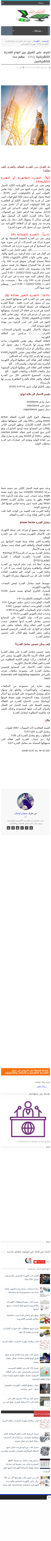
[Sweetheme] (31, 828)
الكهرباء (37, 41)
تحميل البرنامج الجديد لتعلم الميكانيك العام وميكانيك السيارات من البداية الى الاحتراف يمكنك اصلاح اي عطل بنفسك (21, 1437)
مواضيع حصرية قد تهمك (42, 1413)
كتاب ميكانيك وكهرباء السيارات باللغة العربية (20, 1341)
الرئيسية (45, 41)
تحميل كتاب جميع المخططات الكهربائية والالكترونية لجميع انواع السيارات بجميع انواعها (23, 1305)
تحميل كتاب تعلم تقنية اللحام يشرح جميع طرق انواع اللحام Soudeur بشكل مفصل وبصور (22, 1358)
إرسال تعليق (41, 1086)
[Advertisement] (25, 466)
